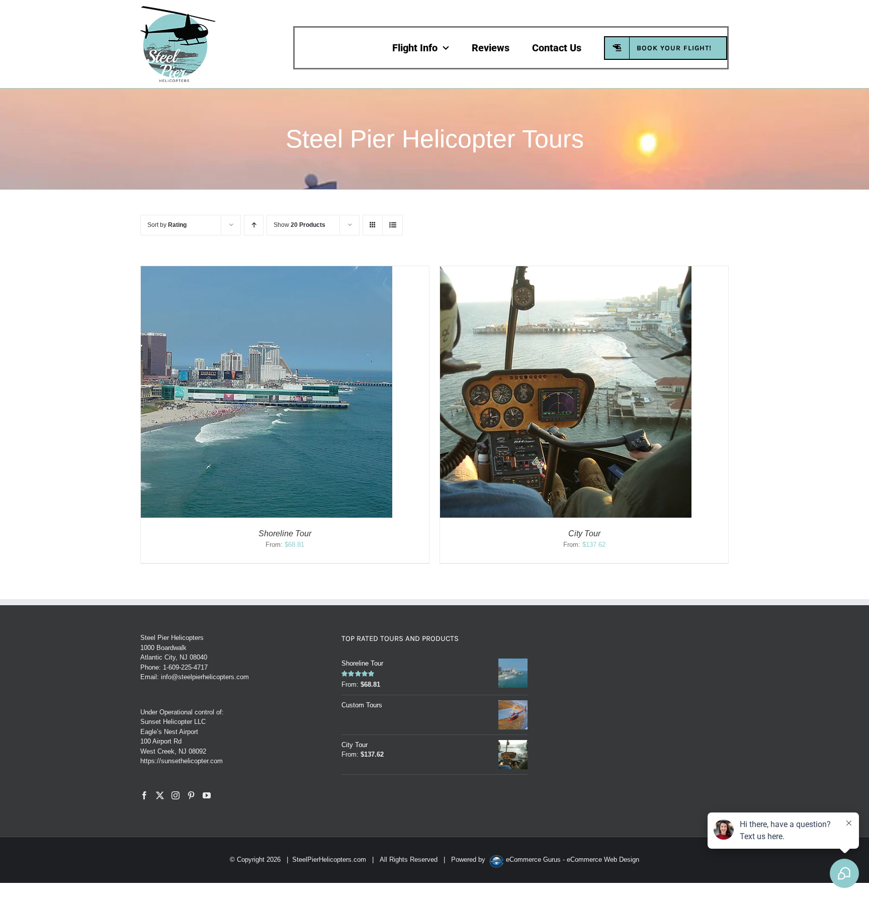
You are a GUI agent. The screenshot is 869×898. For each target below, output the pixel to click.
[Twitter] (160, 795)
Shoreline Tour (284, 533)
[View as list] (392, 225)
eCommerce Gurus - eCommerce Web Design (572, 859)
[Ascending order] (254, 225)
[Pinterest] (191, 795)
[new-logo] (178, 9)
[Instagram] (175, 795)
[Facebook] (144, 795)
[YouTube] (207, 795)
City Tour (584, 533)
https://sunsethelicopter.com (181, 761)
